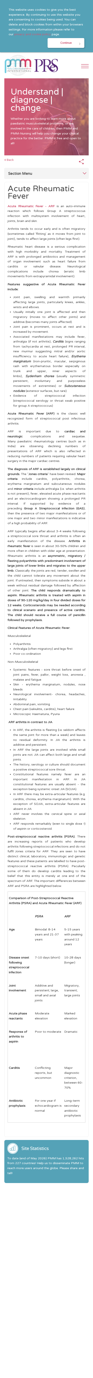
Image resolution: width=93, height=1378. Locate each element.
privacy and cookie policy (32, 34)
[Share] (81, 162)
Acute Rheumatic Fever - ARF (31, 206)
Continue (66, 43)
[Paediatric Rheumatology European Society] (46, 65)
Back (10, 160)
